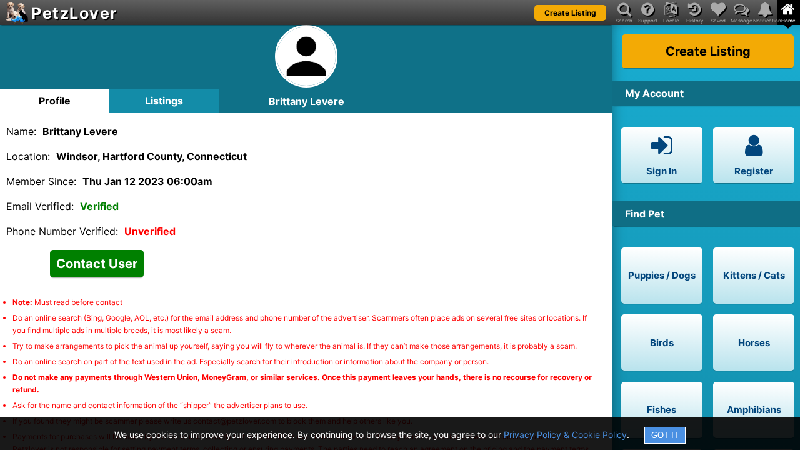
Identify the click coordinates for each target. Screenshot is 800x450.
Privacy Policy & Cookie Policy (565, 434)
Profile (55, 100)
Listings (164, 100)
